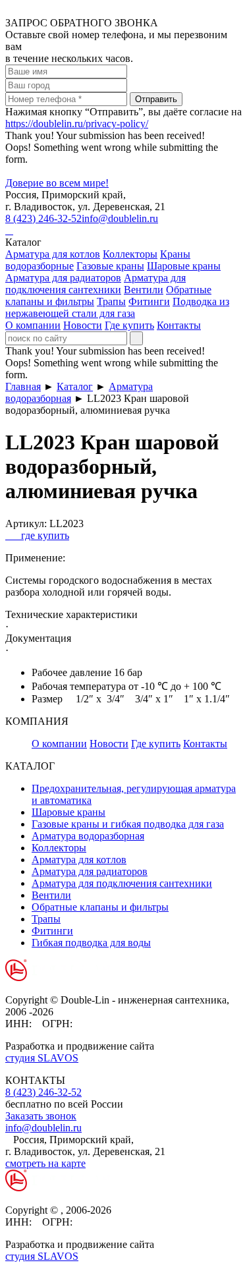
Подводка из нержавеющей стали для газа (117, 307)
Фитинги (149, 301)
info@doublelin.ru (120, 218)
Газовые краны (110, 265)
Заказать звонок (40, 1115)
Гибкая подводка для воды (91, 942)
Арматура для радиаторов (63, 277)
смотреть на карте (45, 1163)
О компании (33, 325)
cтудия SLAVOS (41, 1057)
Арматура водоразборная (88, 835)
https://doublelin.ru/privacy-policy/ (76, 123)
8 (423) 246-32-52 (43, 218)
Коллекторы (130, 254)
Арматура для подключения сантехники (95, 283)
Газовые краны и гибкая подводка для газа (128, 824)
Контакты (179, 325)
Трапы (111, 301)
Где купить (129, 325)
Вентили (143, 289)
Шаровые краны (184, 265)
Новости (82, 325)
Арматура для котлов (52, 254)
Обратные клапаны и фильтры (100, 907)
